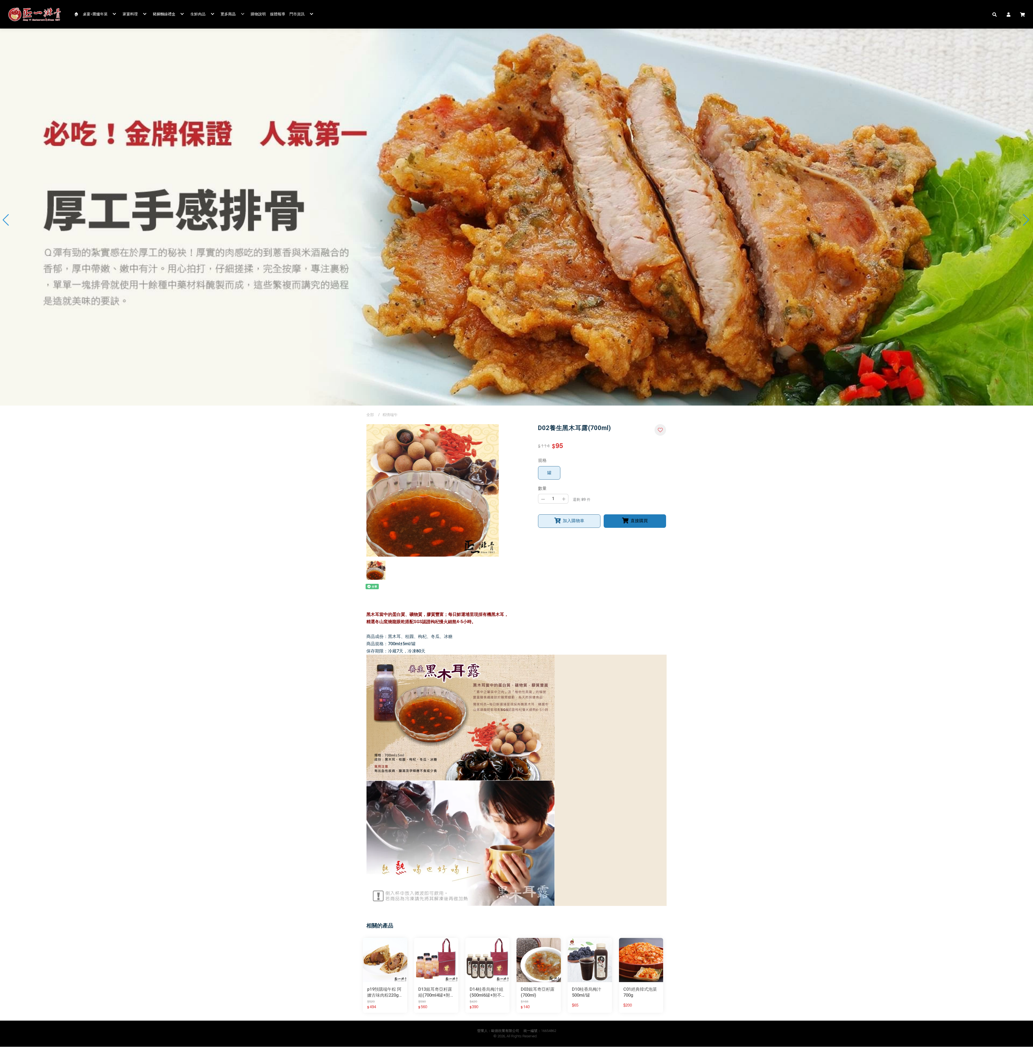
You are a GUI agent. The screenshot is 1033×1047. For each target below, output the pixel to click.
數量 (542, 488)
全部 (370, 415)
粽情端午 (390, 415)
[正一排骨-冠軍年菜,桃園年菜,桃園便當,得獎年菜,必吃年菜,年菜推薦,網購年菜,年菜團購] (35, 14)
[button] (995, 14)
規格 (542, 460)
